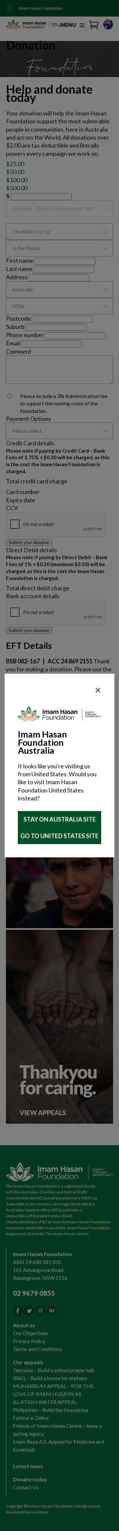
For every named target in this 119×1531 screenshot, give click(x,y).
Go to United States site (59, 835)
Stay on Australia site (59, 819)
